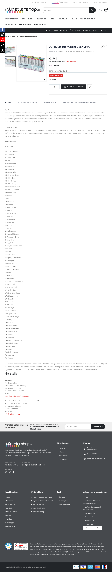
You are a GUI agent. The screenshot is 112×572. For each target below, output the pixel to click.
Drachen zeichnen (39, 504)
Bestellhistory (63, 456)
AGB (86, 497)
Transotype (10, 523)
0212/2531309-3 (92, 453)
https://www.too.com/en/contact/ (17, 396)
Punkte (55, 2)
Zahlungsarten (90, 513)
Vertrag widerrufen (92, 528)
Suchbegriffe (63, 501)
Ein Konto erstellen (100, 2)
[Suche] (92, 10)
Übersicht (62, 448)
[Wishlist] (100, 10)
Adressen (62, 452)
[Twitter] (9, 472)
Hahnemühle (10, 504)
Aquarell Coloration (39, 508)
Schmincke (10, 501)
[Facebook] (13, 472)
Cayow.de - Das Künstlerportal (43, 501)
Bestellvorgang (90, 520)
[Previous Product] (102, 46)
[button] (44, 79)
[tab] (9, 103)
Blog (104, 30)
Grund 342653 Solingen (92, 449)
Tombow (9, 519)
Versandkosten (71, 62)
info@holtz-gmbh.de (12, 414)
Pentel (8, 515)
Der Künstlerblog (38, 512)
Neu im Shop (53, 30)
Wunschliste (63, 459)
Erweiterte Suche (64, 504)
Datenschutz (89, 517)
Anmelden (64, 2)
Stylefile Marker (11, 512)
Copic (8, 497)
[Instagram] (6, 472)
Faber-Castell (10, 526)
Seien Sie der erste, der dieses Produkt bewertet (76, 51)
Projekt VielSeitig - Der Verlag (42, 497)
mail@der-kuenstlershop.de (96, 458)
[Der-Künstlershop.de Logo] (22, 10)
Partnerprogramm (91, 30)
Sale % (64, 30)
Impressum (89, 524)
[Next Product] (105, 46)
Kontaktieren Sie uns (80, 2)
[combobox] (69, 10)
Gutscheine (76, 30)
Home (7, 37)
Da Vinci (9, 508)
